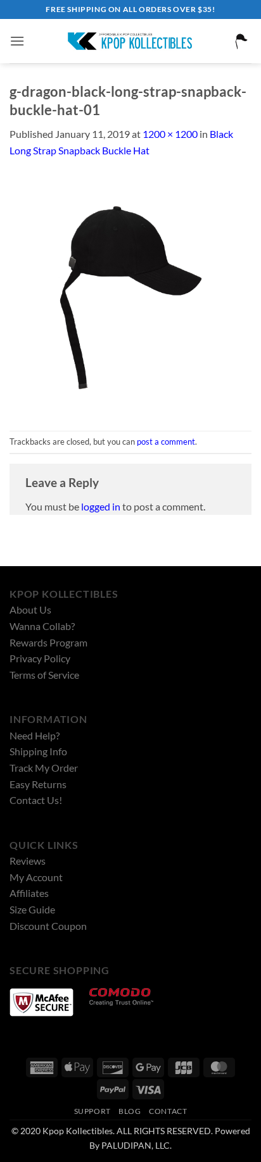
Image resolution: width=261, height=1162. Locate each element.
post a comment (166, 441)
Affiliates (29, 893)
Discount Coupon (48, 926)
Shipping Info (38, 751)
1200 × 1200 (170, 134)
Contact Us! (36, 800)
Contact (168, 1111)
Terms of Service (44, 675)
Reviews (28, 861)
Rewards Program (48, 642)
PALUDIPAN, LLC (135, 1145)
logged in (100, 506)
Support (92, 1111)
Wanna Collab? (42, 626)
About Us (30, 609)
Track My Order (44, 768)
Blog (129, 1111)
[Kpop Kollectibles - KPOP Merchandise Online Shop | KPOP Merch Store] (130, 41)
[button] (17, 40)
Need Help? (35, 735)
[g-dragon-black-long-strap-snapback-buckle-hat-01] (130, 293)
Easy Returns (38, 784)
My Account (36, 877)
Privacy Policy (40, 658)
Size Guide (32, 909)
